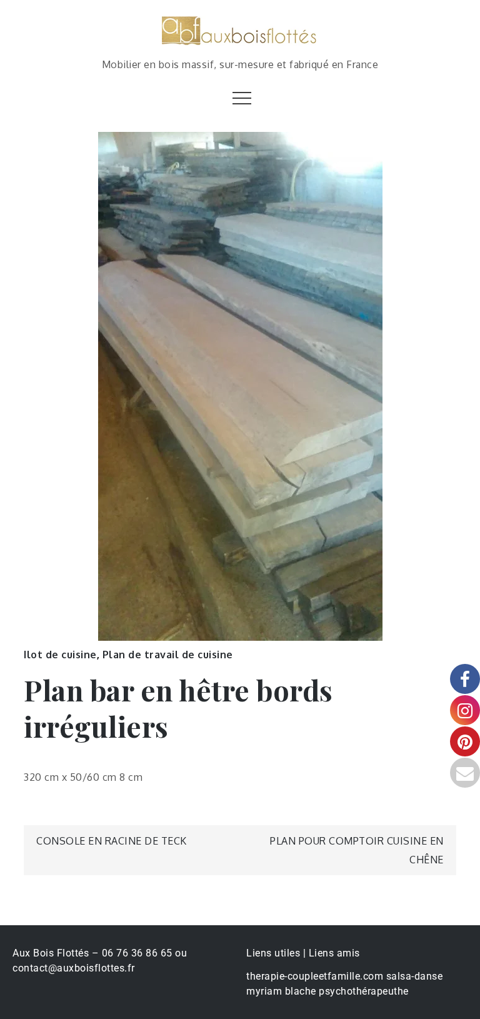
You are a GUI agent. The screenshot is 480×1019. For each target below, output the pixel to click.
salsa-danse (414, 976)
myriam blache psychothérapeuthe (327, 991)
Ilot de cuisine (60, 654)
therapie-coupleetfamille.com (314, 976)
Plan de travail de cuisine (167, 654)
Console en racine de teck (111, 841)
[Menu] (240, 97)
